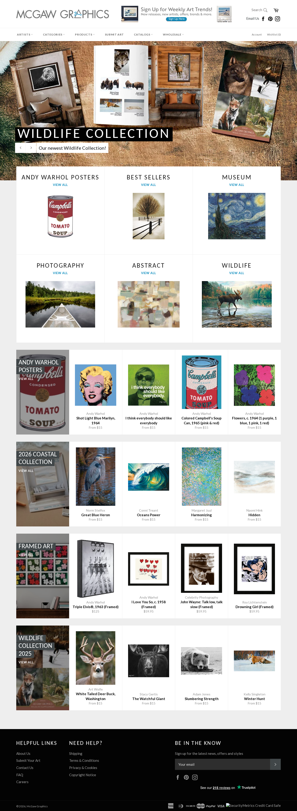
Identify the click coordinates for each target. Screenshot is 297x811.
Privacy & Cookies (83, 768)
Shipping (75, 753)
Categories (53, 34)
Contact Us (24, 768)
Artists (24, 34)
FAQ (19, 775)
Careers (22, 782)
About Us (23, 753)
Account (257, 34)
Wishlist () (274, 34)
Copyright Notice (82, 775)
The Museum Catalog (125, 134)
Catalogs (142, 34)
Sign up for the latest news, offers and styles (209, 753)
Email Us (253, 18)
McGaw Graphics (37, 806)
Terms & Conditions (84, 760)
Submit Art (114, 34)
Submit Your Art (28, 760)
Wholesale (172, 34)
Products (84, 34)
